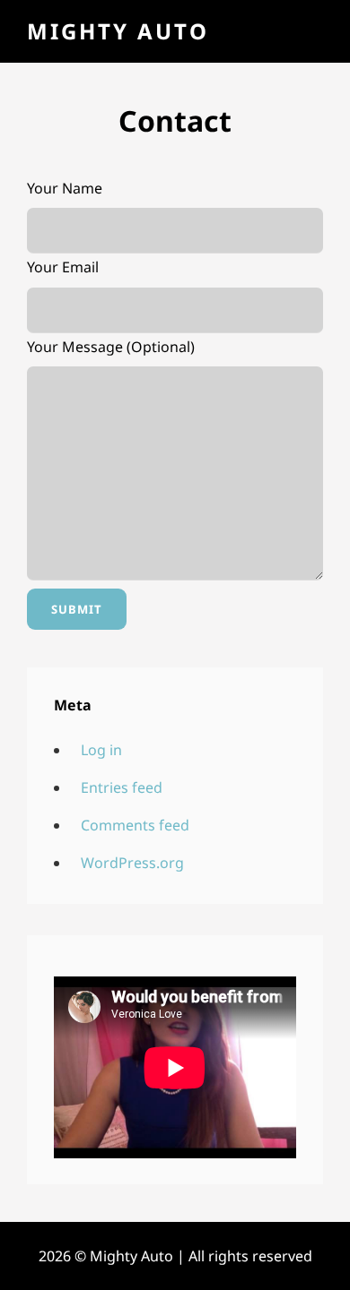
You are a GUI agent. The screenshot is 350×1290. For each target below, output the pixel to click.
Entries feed (121, 787)
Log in (101, 750)
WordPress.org (132, 863)
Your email (63, 267)
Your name (64, 188)
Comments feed (135, 825)
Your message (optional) (111, 347)
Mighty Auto (118, 31)
